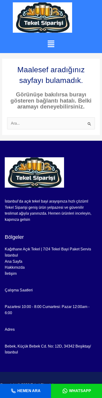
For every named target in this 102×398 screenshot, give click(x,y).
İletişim (11, 273)
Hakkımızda (15, 267)
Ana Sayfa (13, 261)
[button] (51, 43)
